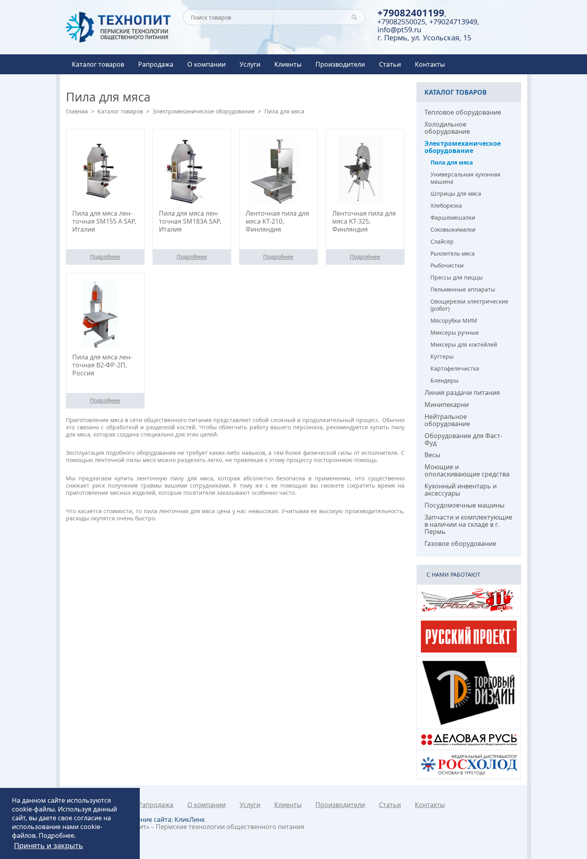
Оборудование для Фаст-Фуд (463, 439)
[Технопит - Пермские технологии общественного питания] (118, 27)
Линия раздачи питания (462, 392)
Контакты (430, 64)
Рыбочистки (447, 265)
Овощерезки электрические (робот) (469, 305)
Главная (77, 111)
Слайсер (442, 241)
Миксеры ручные (454, 332)
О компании (206, 64)
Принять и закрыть (48, 845)
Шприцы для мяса (455, 193)
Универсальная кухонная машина (465, 178)
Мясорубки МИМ (453, 320)
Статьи (390, 64)
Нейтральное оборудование (447, 420)
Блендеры (444, 380)
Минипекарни (446, 404)
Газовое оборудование (460, 543)
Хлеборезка (446, 205)
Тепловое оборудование (462, 112)
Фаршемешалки (452, 217)
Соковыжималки (453, 229)
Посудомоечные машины (464, 505)
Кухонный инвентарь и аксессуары (460, 490)
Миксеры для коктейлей (463, 344)
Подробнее (56, 835)
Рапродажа (155, 64)
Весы (432, 454)
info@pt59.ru (399, 29)
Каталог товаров (98, 64)
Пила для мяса (451, 162)
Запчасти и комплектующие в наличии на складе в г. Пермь (468, 524)
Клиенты (287, 64)
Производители (340, 64)
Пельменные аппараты (462, 289)
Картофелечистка (454, 368)
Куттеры (442, 356)
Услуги (250, 64)
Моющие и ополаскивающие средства (467, 470)
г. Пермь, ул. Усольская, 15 (424, 37)
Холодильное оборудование (447, 128)
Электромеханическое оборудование (204, 111)
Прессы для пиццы (456, 277)
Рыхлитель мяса (452, 253)
